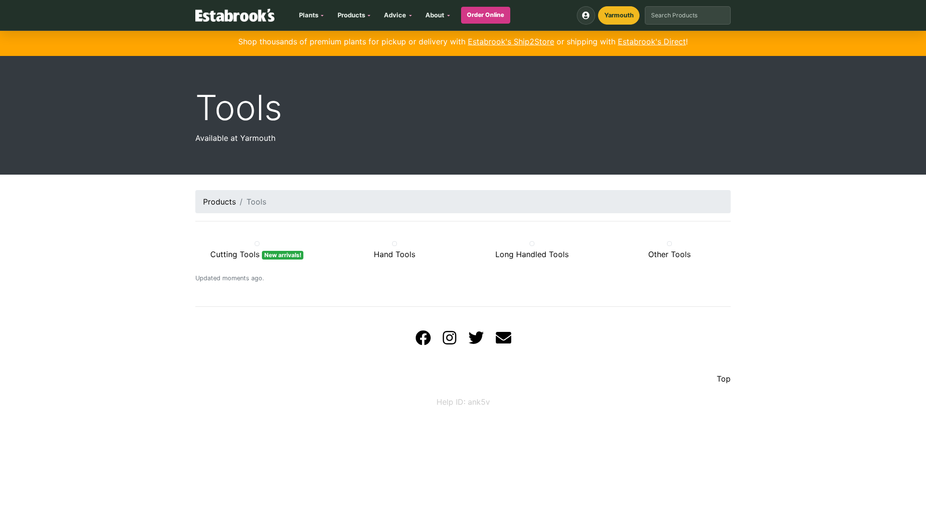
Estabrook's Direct (652, 41)
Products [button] (351, 15)
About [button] (434, 15)
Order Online (485, 14)
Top (724, 379)
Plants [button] (308, 15)
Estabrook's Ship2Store (511, 41)
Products (219, 201)
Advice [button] (395, 15)
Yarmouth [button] (619, 15)
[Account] (586, 15)
